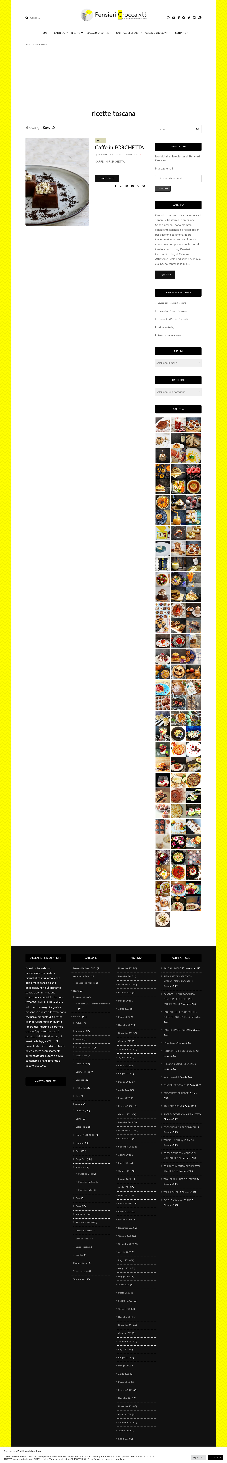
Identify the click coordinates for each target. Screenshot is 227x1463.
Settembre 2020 (126, 1244)
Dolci (100, 140)
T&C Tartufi (81, 1088)
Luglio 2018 (124, 1438)
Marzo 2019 (124, 1381)
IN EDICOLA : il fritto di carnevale (94, 1003)
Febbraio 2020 (125, 1300)
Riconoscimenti (80, 1263)
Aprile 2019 (123, 1373)
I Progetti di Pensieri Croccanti (172, 311)
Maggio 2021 (124, 1179)
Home (44, 33)
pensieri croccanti (105, 154)
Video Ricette (82, 1246)
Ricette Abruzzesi (84, 1222)
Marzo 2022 (124, 1098)
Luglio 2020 (124, 1260)
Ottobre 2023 (124, 992)
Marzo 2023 (124, 1017)
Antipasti (80, 1110)
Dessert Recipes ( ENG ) (84, 968)
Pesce (78, 1206)
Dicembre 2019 (125, 1317)
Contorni (80, 1143)
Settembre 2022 (126, 1049)
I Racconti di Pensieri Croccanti (173, 319)
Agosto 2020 (124, 1252)
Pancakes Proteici (86, 1182)
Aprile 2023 (123, 1008)
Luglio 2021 (124, 1163)
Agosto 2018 (124, 1430)
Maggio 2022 (124, 1081)
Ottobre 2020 (124, 1235)
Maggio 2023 (124, 1000)
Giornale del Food (127, 33)
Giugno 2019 (124, 1357)
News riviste (82, 997)
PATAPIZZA (169, 1043)
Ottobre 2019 (124, 1333)
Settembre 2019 (126, 1341)
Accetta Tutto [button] (215, 1457)
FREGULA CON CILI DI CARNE (179, 1064)
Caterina (59, 33)
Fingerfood (81, 1159)
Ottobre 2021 (124, 1138)
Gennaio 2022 (125, 1114)
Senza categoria (80, 1271)
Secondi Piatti (82, 1238)
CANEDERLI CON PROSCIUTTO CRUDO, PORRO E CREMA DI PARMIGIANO (179, 999)
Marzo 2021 (124, 1195)
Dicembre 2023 (125, 976)
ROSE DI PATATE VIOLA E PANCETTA (182, 1114)
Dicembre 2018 (125, 1398)
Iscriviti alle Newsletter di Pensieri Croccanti (177, 158)
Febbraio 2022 (125, 1106)
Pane (78, 1198)
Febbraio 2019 (125, 1390)
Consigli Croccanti (156, 33)
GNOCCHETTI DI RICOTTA (176, 1093)
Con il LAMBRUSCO (85, 1135)
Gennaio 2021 (125, 1211)
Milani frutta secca (84, 1047)
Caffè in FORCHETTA (119, 147)
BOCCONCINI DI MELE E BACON (180, 1127)
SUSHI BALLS (171, 1077)
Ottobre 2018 (124, 1414)
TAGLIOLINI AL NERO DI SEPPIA (180, 1179)
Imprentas (80, 1031)
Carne (78, 1118)
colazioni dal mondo (85, 982)
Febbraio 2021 (125, 1203)
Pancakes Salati (85, 1190)
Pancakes (80, 1167)
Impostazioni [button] (198, 1457)
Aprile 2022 (123, 1089)
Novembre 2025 (126, 968)
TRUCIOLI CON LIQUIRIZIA (177, 1140)
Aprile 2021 (123, 1187)
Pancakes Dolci (85, 1173)
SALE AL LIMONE (172, 968)
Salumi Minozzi (83, 1071)
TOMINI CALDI (171, 1192)
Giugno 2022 (124, 1073)
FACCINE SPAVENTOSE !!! (176, 1030)
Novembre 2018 (126, 1406)
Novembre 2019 (126, 1325)
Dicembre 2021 (125, 1122)
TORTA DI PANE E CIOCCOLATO (179, 1051)
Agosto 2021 (124, 1154)
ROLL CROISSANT (173, 1106)
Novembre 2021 (126, 1130)
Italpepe (79, 1039)
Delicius (79, 1023)
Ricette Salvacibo (84, 1230)
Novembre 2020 (126, 1227)
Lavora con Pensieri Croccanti (172, 302)
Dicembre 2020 (125, 1219)
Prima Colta (81, 1063)
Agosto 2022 (124, 1057)
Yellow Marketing (166, 327)
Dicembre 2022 (125, 1025)
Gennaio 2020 (125, 1309)
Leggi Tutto (107, 178)
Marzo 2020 (124, 1292)
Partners (77, 1016)
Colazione (80, 1126)
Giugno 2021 (124, 1171)
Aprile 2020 (123, 1284)
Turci (78, 1096)
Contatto (180, 33)
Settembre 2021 (126, 1146)
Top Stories (78, 1279)
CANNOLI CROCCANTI (175, 1085)
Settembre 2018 (126, 1422)
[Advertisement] (113, 76)
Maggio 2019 (124, 1365)
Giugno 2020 (124, 1268)
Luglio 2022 (124, 1065)
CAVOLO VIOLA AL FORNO (177, 1200)
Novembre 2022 (126, 1033)
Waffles (79, 1254)
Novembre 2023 (126, 984)
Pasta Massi (81, 1055)
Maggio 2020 (124, 1276)
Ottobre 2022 (124, 1041)
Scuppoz (80, 1079)
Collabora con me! (98, 33)
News (76, 990)
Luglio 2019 (124, 1349)
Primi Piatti (81, 1214)
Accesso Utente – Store (169, 335)
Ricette (75, 33)
